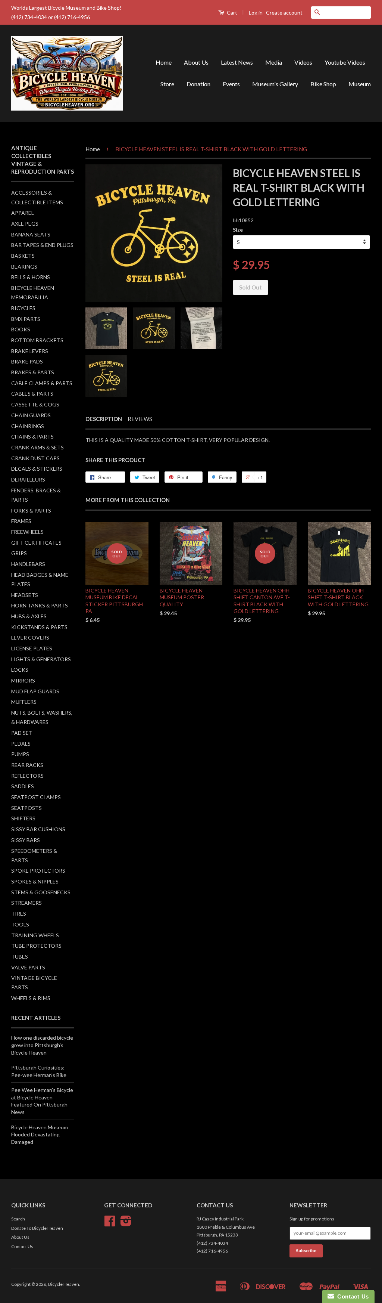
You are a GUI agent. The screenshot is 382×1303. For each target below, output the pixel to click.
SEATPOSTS (26, 808)
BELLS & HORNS (30, 277)
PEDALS (21, 743)
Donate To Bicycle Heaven (37, 1228)
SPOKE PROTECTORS (38, 870)
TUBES (19, 956)
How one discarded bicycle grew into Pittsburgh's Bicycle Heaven (42, 1044)
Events (231, 83)
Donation (198, 83)
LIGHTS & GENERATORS (41, 659)
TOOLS (20, 924)
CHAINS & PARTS (32, 436)
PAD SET (21, 733)
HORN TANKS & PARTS (39, 605)
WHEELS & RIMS (30, 998)
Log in (256, 12)
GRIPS (19, 553)
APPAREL (22, 213)
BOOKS (20, 329)
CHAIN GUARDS (31, 415)
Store (167, 83)
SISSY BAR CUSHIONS (38, 829)
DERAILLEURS (28, 479)
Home (164, 62)
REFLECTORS (27, 776)
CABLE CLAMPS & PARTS (41, 383)
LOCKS (19, 669)
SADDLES (22, 786)
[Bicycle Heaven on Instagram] (126, 1223)
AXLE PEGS (24, 223)
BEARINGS (24, 266)
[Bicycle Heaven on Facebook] (109, 1223)
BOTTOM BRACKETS (37, 340)
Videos (303, 62)
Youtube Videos (345, 62)
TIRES (18, 913)
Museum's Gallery (275, 83)
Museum (359, 83)
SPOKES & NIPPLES (35, 881)
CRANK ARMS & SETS (37, 447)
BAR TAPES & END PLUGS (42, 245)
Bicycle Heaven (63, 1284)
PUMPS (20, 754)
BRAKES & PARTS (32, 372)
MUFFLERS (24, 702)
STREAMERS (26, 903)
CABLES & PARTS (32, 393)
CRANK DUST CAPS (35, 458)
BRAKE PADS (27, 361)
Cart (231, 12)
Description (103, 418)
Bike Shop (323, 83)
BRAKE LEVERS (29, 351)
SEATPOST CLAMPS (36, 797)
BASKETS (23, 256)
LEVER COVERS (30, 637)
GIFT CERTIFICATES (36, 542)
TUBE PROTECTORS (36, 946)
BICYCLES (23, 308)
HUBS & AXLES (29, 616)
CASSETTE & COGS (35, 404)
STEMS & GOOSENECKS (41, 892)
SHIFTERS (23, 818)
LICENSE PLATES (31, 648)
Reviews (140, 418)
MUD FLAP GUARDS (35, 691)
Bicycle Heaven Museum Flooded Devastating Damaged (39, 1134)
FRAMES (21, 521)
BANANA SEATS (30, 234)
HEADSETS (24, 595)
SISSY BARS (25, 840)
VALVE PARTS (28, 967)
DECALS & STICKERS (36, 468)
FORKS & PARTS (31, 510)
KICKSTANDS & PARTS (39, 627)
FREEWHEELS (27, 532)
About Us (196, 62)
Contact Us (22, 1246)
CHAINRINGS (27, 426)
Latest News (237, 62)
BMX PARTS (25, 319)
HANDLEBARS (28, 564)
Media (273, 62)
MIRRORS (23, 680)
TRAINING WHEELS (35, 935)
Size (238, 229)
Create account (284, 12)
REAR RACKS (27, 765)
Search (18, 1219)
